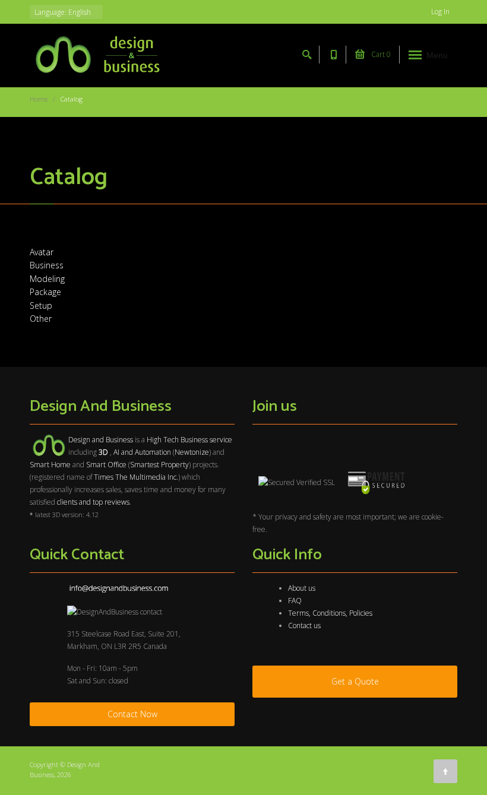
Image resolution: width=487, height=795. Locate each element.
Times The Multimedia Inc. (136, 477)
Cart (380, 54)
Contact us (304, 625)
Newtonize (192, 452)
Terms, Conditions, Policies (330, 613)
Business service (206, 440)
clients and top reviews (93, 502)
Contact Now (132, 714)
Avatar (41, 252)
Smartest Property (159, 465)
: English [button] (63, 12)
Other (41, 318)
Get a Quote (355, 681)
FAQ (295, 601)
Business (47, 265)
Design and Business (100, 440)
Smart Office (106, 465)
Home (39, 98)
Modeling (47, 278)
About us (301, 588)
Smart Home (50, 465)
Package (45, 291)
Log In (441, 12)
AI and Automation (142, 452)
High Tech (163, 440)
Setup (41, 305)
